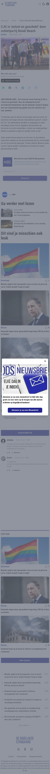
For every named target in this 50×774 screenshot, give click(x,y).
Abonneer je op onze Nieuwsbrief (25, 410)
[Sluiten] (45, 361)
